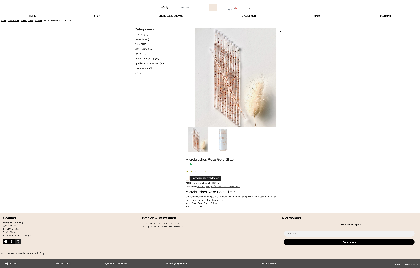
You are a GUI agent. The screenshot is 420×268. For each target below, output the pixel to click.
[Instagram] (18, 241)
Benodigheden (27, 20)
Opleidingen (249, 16)
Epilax (44, 253)
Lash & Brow (13, 20)
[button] (281, 32)
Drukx (36, 253)
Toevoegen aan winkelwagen (205, 178)
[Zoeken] (213, 7)
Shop (97, 16)
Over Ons (385, 16)
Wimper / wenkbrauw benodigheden (223, 186)
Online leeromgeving (171, 16)
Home (32, 16)
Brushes (38, 20)
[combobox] (193, 7)
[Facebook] (6, 241)
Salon (317, 16)
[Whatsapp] (12, 241)
